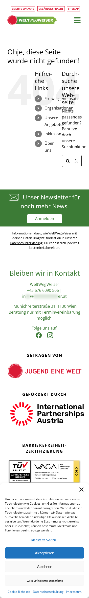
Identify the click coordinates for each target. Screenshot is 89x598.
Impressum (74, 592)
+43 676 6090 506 (43, 290)
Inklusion (52, 134)
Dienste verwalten (43, 540)
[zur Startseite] (32, 20)
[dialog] (44, 540)
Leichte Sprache (23, 8)
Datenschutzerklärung (48, 592)
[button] (81, 489)
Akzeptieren (44, 553)
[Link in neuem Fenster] (39, 334)
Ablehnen (44, 566)
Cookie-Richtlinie (19, 592)
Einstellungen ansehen (44, 580)
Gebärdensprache (51, 8)
